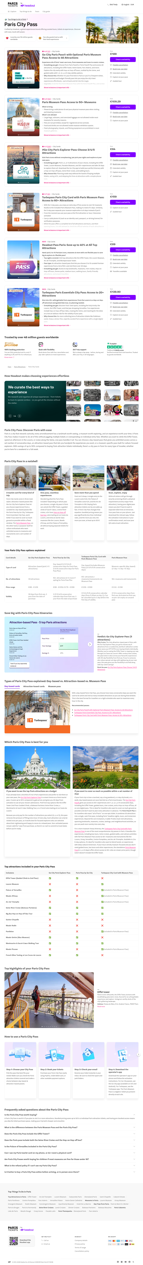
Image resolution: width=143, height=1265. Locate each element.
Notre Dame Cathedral (73, 1200)
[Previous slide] (10, 69)
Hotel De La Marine (84, 1204)
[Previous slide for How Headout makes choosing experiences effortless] (10, 416)
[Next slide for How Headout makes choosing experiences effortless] (19, 416)
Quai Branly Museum (66, 1204)
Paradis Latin (51, 1211)
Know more (8, 357)
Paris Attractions (19, 367)
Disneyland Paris (90, 1197)
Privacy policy (80, 1244)
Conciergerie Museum (47, 1204)
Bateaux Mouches (104, 1207)
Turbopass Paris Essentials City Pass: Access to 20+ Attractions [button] (97, 712)
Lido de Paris (13, 1211)
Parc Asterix (42, 1200)
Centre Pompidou (29, 1200)
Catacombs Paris (75, 1197)
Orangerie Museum (15, 1204)
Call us (46, 1240)
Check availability (123, 59)
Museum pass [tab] (54, 686)
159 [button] (49, 99)
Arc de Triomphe (45, 1197)
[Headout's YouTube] (125, 1262)
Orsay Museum (120, 1200)
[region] (23, 69)
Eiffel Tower (32, 1197)
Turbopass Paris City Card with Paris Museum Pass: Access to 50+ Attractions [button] (102, 715)
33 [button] (49, 51)
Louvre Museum (60, 1197)
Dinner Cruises (73, 1207)
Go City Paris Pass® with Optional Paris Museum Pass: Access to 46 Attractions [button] (103, 710)
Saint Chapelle (105, 1197)
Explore (13, 11)
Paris (9, 367)
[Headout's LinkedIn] (118, 1262)
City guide (46, 11)
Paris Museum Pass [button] (23, 523)
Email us (47, 1244)
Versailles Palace (56, 1200)
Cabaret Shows (119, 1197)
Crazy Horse (38, 1211)
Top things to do (26, 11)
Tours (37, 11)
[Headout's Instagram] (122, 1262)
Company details (81, 1240)
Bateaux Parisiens (89, 1207)
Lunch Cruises (60, 1207)
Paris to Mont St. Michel (119, 1204)
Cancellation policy (82, 1251)
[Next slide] (36, 69)
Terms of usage (80, 1247)
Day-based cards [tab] (12, 686)
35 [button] (48, 194)
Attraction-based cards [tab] (34, 686)
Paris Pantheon (14, 1200)
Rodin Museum (30, 1204)
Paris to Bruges (13, 1207)
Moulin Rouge (26, 1211)
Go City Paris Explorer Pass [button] (31, 797)
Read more (101, 1006)
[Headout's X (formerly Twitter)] (133, 1262)
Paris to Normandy (29, 1207)
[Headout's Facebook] (129, 1262)
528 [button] (48, 146)
